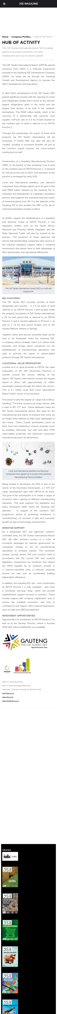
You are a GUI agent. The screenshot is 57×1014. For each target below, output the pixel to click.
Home (5, 37)
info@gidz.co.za (8, 693)
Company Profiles (21, 37)
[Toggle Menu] (4, 4)
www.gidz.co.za (7, 697)
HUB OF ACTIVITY (21, 42)
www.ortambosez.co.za (10, 701)
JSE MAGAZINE (28, 3)
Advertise (6, 850)
